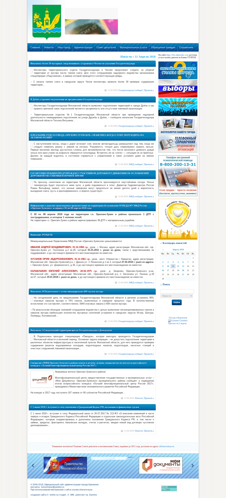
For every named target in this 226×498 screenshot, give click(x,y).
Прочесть (148, 90)
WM (72, 495)
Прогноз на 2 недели (177, 323)
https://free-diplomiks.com (177, 55)
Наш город (64, 47)
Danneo (93, 495)
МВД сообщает (136, 164)
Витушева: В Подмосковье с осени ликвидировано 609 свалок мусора (67, 291)
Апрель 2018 (178, 249)
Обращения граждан (163, 47)
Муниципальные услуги (133, 47)
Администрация (83, 47)
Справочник (186, 47)
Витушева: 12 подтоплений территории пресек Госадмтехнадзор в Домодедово (71, 330)
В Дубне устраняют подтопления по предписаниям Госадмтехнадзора (67, 99)
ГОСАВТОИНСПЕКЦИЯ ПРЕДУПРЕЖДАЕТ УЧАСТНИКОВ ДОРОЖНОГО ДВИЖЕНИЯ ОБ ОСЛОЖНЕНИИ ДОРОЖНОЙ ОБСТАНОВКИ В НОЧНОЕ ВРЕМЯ (90, 174)
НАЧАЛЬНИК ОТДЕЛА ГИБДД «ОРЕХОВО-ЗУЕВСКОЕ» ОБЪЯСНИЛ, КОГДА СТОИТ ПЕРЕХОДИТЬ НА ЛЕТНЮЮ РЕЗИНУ (87, 136)
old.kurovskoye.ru (166, 446)
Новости (49, 47)
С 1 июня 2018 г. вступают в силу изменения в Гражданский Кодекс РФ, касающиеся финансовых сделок (85, 407)
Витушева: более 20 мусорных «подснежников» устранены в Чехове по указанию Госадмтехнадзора (83, 63)
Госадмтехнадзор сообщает (131, 90)
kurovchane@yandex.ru (52, 487)
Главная (35, 47)
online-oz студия (58, 495)
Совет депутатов (106, 47)
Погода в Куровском (178, 318)
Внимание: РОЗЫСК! (42, 234)
